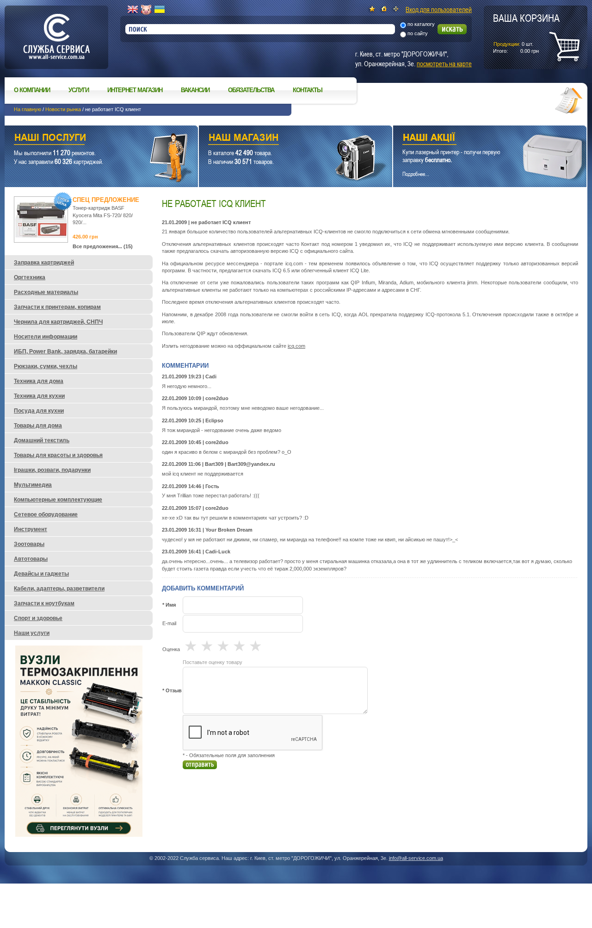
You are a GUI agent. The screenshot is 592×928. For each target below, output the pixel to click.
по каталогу (421, 24)
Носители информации (45, 336)
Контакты (307, 90)
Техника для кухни (39, 396)
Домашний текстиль (41, 440)
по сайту (417, 33)
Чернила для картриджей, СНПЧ (58, 322)
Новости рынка (63, 109)
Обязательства (251, 90)
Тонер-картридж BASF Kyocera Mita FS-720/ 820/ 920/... (103, 215)
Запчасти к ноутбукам (44, 603)
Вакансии (195, 90)
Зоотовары (29, 544)
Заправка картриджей (44, 262)
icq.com (296, 346)
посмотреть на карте (444, 63)
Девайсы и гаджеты (41, 574)
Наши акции (477, 138)
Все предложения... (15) (103, 246)
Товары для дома (38, 425)
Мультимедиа (33, 485)
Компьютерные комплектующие (58, 499)
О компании (32, 90)
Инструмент (30, 529)
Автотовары (31, 559)
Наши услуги (90, 138)
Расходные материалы (46, 292)
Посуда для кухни (39, 411)
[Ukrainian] (159, 10)
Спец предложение (106, 199)
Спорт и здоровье (38, 618)
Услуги (78, 90)
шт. (526, 33)
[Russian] (146, 10)
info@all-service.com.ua (416, 858)
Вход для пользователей (439, 9)
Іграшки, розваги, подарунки (52, 470)
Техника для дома (38, 381)
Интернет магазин (134, 90)
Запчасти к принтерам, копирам (57, 307)
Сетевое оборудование (46, 514)
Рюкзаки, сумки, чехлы (45, 366)
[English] (132, 10)
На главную (27, 109)
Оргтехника (29, 277)
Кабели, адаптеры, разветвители (59, 588)
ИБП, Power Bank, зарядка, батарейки (65, 351)
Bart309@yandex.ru (251, 464)
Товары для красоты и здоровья (58, 455)
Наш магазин (279, 138)
